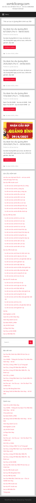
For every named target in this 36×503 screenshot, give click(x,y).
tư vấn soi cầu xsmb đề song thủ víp (16, 208)
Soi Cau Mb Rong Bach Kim (11, 388)
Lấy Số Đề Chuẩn (8, 325)
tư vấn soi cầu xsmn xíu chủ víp (14, 276)
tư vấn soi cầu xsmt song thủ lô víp (15, 294)
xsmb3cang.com (18, 4)
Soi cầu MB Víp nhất (9, 215)
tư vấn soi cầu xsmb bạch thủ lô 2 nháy (17, 186)
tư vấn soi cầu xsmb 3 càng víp (14, 188)
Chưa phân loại (8, 413)
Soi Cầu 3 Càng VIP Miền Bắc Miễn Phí (15, 367)
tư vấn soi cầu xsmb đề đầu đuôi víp (16, 211)
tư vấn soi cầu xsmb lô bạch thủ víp (16, 229)
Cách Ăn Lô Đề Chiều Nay (11, 317)
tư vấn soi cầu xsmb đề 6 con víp (15, 197)
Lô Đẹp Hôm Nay (8, 328)
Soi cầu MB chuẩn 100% (10, 182)
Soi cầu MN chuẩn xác (10, 250)
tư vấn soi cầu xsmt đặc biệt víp (14, 288)
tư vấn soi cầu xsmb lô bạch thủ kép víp (17, 232)
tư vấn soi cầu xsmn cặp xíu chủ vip (16, 256)
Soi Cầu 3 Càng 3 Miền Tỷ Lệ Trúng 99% (15, 364)
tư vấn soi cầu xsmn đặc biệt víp (14, 264)
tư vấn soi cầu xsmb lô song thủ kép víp (17, 238)
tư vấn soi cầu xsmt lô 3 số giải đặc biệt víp (18, 305)
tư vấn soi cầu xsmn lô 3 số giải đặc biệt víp (18, 259)
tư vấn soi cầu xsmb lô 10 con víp (15, 226)
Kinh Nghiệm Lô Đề (9, 314)
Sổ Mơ (5, 311)
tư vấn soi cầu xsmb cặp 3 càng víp (15, 191)
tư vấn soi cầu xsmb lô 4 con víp (15, 218)
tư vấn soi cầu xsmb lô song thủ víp (16, 235)
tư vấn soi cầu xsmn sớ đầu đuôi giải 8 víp (17, 267)
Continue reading (10, 47)
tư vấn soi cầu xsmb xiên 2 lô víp (15, 241)
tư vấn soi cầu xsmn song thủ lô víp (15, 273)
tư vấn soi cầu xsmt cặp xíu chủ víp (15, 285)
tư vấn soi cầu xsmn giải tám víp (14, 262)
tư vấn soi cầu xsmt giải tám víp (14, 307)
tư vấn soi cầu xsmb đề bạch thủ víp (16, 205)
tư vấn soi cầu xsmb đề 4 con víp (15, 194)
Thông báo (6, 492)
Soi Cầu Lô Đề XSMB (9, 331)
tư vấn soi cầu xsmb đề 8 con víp (15, 200)
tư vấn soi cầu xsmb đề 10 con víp (15, 203)
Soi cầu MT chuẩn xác (10, 279)
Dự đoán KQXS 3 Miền (12, 53)
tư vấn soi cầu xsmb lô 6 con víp (15, 221)
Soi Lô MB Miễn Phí (9, 334)
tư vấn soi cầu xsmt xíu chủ (13, 302)
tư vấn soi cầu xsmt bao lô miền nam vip (17, 253)
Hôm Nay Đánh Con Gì (10, 320)
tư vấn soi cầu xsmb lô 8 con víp (15, 224)
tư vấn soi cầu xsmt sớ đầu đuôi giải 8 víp (17, 291)
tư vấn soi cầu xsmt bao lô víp (14, 282)
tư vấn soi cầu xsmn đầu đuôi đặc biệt (16, 270)
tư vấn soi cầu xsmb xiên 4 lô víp (15, 246)
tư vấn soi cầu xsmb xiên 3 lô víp (15, 243)
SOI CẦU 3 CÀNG (8, 375)
